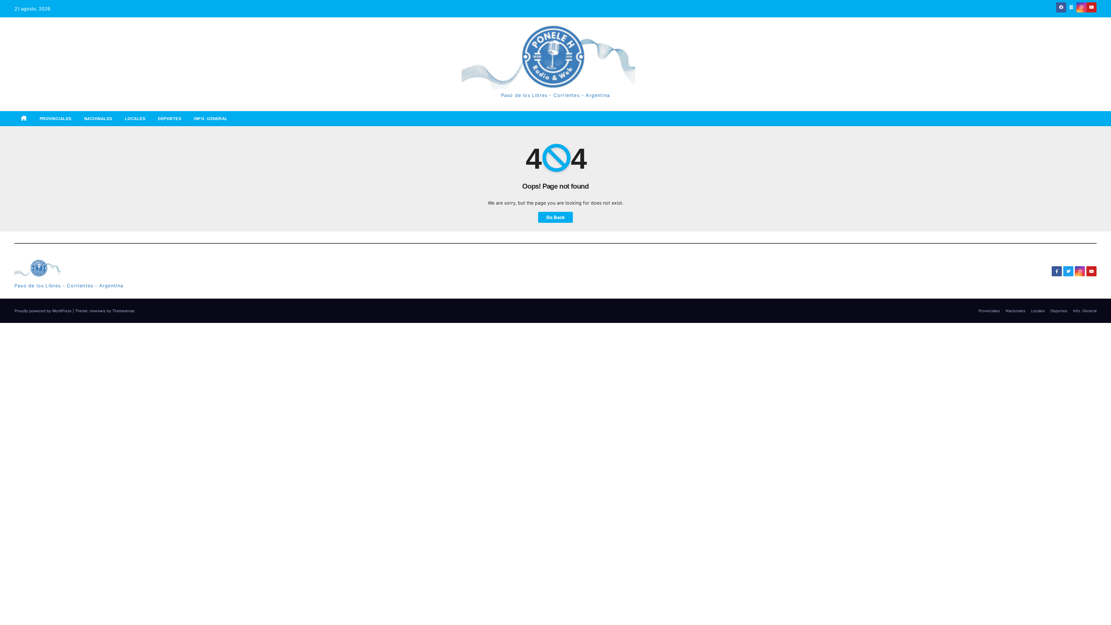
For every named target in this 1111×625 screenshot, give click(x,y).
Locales (135, 118)
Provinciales (55, 118)
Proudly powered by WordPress (43, 310)
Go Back (555, 217)
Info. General (211, 118)
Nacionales (98, 118)
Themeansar (123, 310)
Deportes (169, 118)
